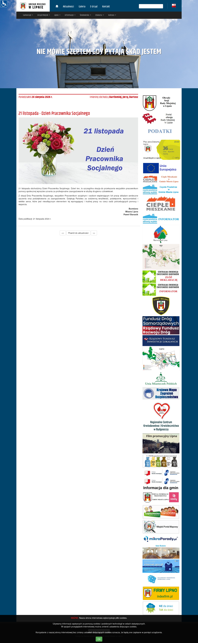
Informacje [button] (69, 15)
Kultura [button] (111, 15)
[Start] (56, 7)
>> (94, 232)
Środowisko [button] (85, 15)
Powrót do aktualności (78, 232)
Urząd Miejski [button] (43, 15)
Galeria (82, 7)
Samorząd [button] (27, 15)
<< (63, 232)
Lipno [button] (56, 15)
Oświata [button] (98, 15)
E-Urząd (93, 7)
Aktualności (68, 7)
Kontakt (106, 7)
